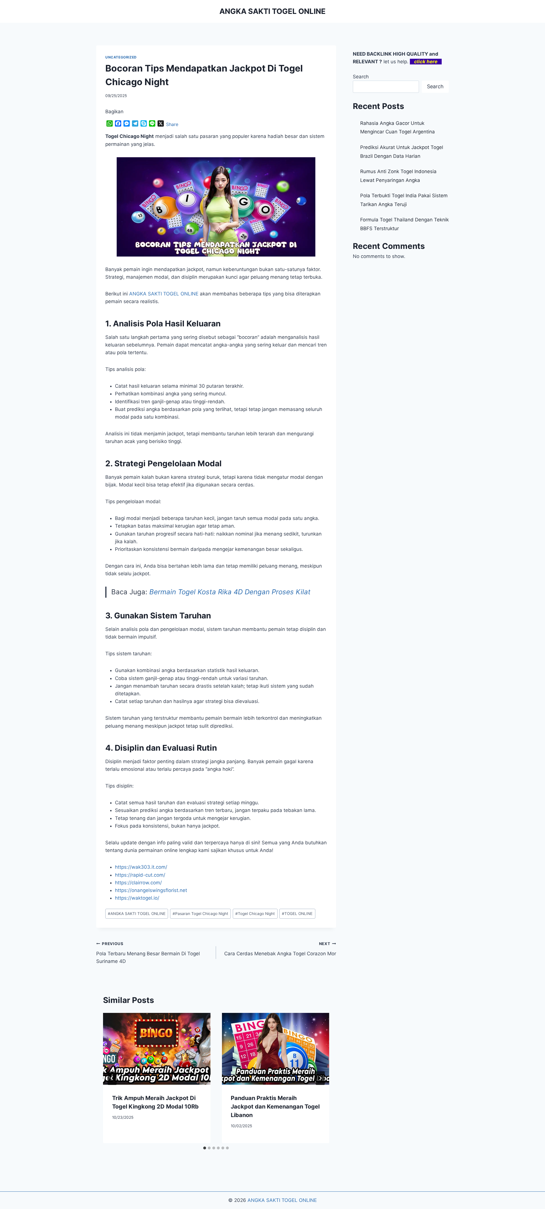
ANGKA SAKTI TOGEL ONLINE (136, 913)
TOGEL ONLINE (297, 913)
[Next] (320, 1078)
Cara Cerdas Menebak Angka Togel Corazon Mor (280, 948)
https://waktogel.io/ (137, 898)
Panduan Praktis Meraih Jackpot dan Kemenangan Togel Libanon (275, 1106)
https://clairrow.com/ (138, 882)
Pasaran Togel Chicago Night (200, 913)
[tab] (204, 1148)
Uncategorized (121, 57)
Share (172, 124)
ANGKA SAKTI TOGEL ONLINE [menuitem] (163, 294)
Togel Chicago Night (255, 913)
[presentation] (156, 1048)
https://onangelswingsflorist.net (151, 890)
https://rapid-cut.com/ (140, 875)
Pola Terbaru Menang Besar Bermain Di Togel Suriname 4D (148, 952)
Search (361, 76)
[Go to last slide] (112, 1078)
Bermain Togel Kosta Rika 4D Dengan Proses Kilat (230, 592)
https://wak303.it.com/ (141, 867)
